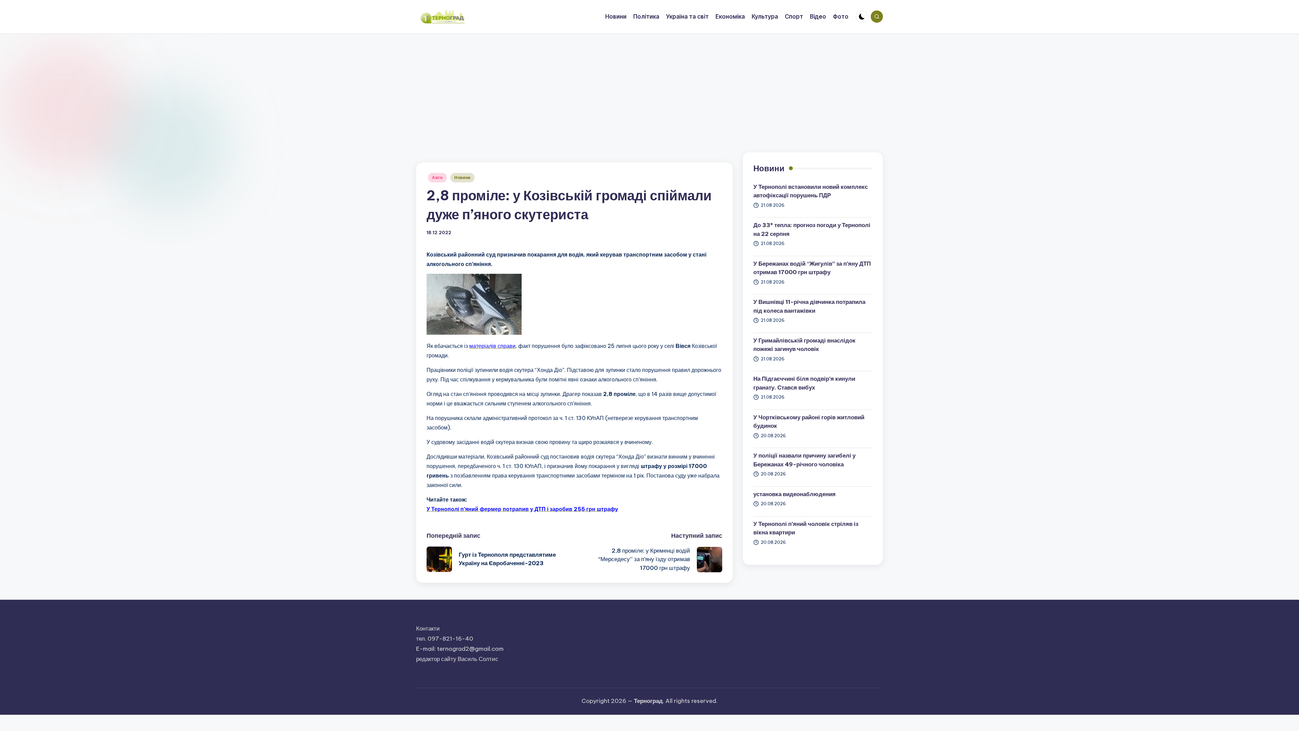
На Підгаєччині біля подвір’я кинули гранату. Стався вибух (804, 383)
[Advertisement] (649, 84)
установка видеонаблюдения (794, 494)
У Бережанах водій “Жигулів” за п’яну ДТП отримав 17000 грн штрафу (812, 268)
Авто (437, 177)
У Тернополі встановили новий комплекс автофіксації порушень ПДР (810, 191)
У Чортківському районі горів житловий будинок (808, 422)
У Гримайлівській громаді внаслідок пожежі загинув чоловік (804, 345)
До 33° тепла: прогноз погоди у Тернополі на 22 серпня (811, 229)
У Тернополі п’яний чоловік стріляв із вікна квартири (805, 528)
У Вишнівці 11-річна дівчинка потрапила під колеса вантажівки (809, 306)
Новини (462, 177)
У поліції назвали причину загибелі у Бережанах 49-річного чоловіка (804, 460)
